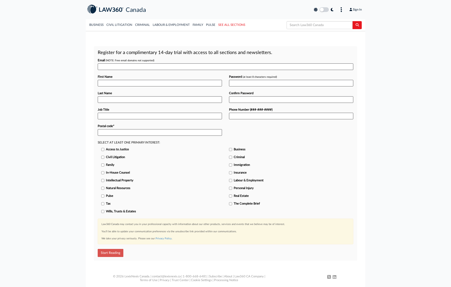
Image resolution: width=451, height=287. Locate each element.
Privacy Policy (164, 238)
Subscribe (215, 276)
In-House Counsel (118, 172)
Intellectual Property (119, 180)
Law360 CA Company (249, 276)
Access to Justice (117, 149)
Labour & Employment (171, 25)
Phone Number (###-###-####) (250, 109)
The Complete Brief (247, 203)
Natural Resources (118, 188)
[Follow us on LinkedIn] (334, 277)
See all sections (231, 25)
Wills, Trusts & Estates (121, 211)
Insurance (240, 172)
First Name (105, 76)
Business (96, 25)
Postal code (106, 126)
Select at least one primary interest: (129, 142)
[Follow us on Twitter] (329, 277)
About (228, 276)
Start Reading (110, 253)
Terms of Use (149, 280)
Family (198, 25)
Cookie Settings (201, 280)
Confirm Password (241, 93)
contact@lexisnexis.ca (166, 276)
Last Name (105, 93)
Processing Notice (226, 280)
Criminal (142, 25)
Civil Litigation (119, 25)
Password (253, 76)
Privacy (165, 280)
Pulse (210, 25)
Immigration (242, 165)
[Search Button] (357, 25)
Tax (108, 203)
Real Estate (241, 196)
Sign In (357, 9)
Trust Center (180, 280)
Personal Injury (244, 188)
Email (126, 60)
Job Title (103, 109)
